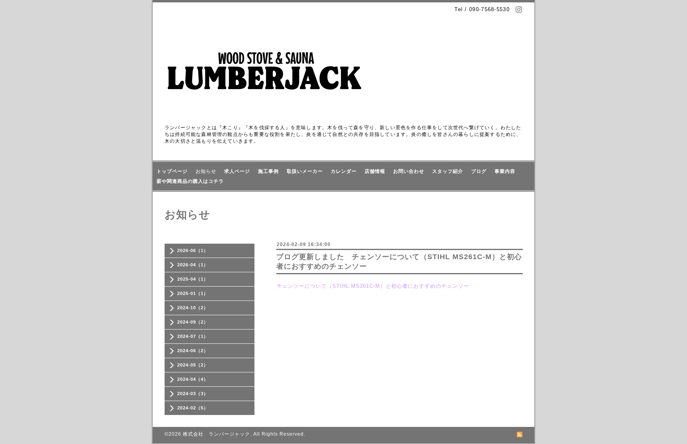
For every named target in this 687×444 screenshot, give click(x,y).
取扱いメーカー (305, 171)
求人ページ (237, 171)
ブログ (479, 171)
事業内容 (505, 171)
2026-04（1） (192, 264)
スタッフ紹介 (447, 171)
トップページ (172, 171)
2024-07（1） (192, 336)
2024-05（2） (192, 365)
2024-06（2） (192, 350)
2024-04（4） (192, 379)
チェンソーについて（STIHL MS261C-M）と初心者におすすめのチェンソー (373, 286)
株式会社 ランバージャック (216, 434)
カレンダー (344, 171)
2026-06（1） (192, 250)
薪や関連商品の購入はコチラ (190, 181)
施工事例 (268, 171)
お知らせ (206, 171)
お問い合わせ (408, 171)
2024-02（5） (192, 407)
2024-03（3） (192, 393)
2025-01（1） (192, 293)
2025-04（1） (192, 279)
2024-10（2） (192, 307)
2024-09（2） (192, 322)
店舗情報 (375, 171)
